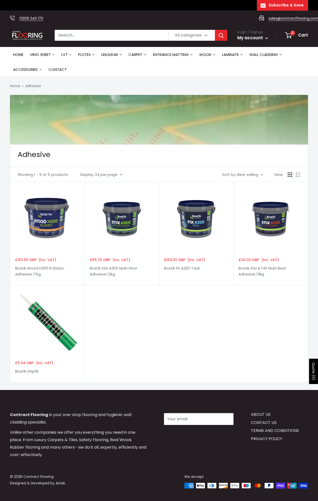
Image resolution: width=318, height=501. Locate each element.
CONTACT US (264, 422)
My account (250, 38)
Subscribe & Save (286, 5)
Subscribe (181, 434)
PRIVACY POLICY (266, 439)
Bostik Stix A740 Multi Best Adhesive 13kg (262, 271)
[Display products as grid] (290, 174)
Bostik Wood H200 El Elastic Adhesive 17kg (39, 271)
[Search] (221, 35)
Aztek (60, 483)
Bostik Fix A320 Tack (182, 268)
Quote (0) (313, 371)
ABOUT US (261, 414)
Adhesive (33, 85)
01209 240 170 (31, 18)
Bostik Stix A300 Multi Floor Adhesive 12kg (113, 271)
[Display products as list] (298, 174)
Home (15, 85)
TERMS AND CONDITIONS (275, 430)
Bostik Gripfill (26, 371)
